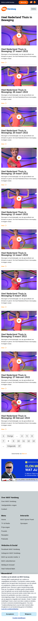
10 (18, 441)
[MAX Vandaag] (8, 9)
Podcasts (4, 539)
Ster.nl (24, 453)
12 (29, 441)
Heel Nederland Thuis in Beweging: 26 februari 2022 (15, 416)
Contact (4, 509)
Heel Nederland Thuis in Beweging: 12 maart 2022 (14, 254)
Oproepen (24, 523)
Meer (3, 62)
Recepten (4, 535)
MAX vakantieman (8, 561)
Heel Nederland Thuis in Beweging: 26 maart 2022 (14, 91)
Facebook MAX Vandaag (10, 549)
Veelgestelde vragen (9, 505)
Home (3, 519)
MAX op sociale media (9, 557)
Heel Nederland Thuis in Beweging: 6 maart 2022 (14, 294)
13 (34, 441)
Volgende (11, 446)
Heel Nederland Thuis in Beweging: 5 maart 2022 (14, 335)
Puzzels (4, 531)
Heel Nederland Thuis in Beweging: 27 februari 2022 (15, 376)
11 (24, 441)
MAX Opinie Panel (27, 519)
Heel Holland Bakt (8, 569)
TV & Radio (5, 523)
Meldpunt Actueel (7, 565)
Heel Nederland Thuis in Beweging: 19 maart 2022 (14, 172)
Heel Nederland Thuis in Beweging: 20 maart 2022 (14, 131)
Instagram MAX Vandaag (10, 553)
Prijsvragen (5, 527)
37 (19, 446)
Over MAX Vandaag (8, 501)
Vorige (10, 436)
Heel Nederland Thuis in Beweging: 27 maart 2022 (14, 50)
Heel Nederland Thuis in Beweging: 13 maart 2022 (14, 213)
